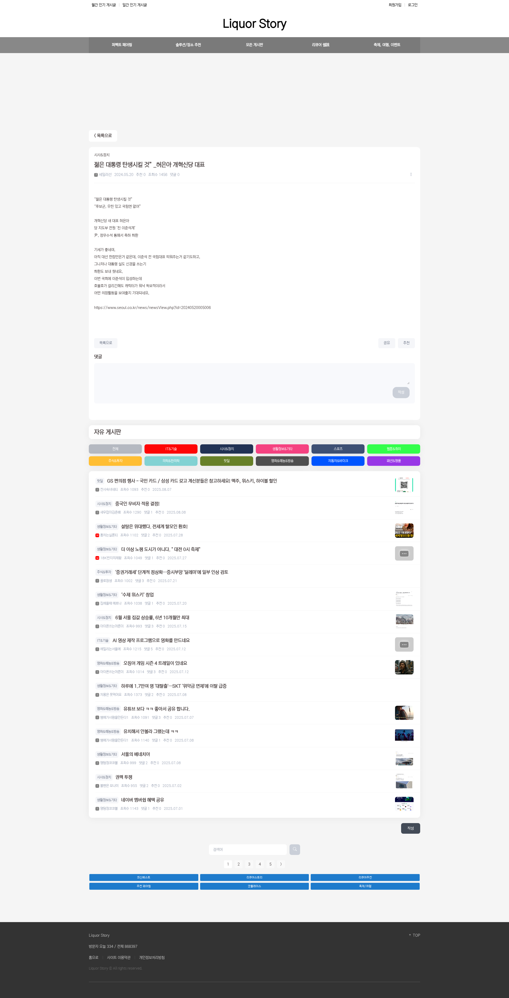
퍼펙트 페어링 (122, 45)
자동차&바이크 (338, 461)
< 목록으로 (103, 136)
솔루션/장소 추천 (188, 45)
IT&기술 (171, 449)
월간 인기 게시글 (103, 5)
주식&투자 (115, 461)
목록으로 (105, 343)
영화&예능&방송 (282, 461)
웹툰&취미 (394, 449)
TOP (416, 935)
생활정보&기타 (282, 449)
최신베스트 (143, 877)
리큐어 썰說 (321, 45)
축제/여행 (365, 886)
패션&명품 (394, 461)
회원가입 (395, 5)
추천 (406, 343)
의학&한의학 (171, 461)
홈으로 (93, 958)
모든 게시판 (254, 45)
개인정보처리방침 (152, 958)
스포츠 (338, 449)
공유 (387, 343)
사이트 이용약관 (118, 958)
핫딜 (227, 461)
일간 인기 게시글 (134, 5)
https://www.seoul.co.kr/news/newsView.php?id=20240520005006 (152, 308)
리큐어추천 (365, 877)
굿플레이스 (254, 886)
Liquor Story (255, 23)
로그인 (413, 5)
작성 (401, 392)
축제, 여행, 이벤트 (387, 45)
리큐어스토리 (254, 877)
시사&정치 (227, 449)
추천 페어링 (144, 886)
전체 (115, 449)
